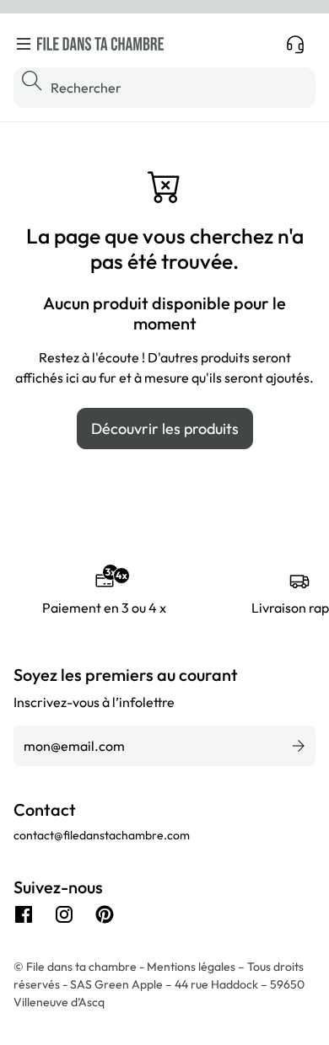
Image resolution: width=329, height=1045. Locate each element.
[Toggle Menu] (23, 44)
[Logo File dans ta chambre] (100, 44)
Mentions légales (192, 966)
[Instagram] (64, 914)
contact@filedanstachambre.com (101, 835)
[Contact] (295, 44)
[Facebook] (23, 914)
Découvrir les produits (165, 428)
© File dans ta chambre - (80, 966)
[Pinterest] (104, 914)
